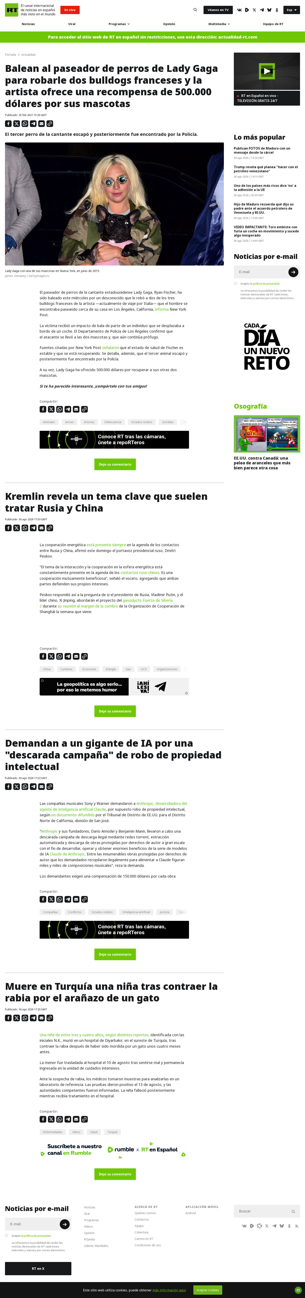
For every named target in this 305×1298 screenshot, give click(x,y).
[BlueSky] (269, 10)
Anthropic (49, 831)
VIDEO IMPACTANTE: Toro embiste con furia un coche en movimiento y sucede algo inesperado (266, 231)
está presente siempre (106, 545)
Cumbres (66, 669)
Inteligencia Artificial (136, 912)
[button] (267, 71)
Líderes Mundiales (96, 1246)
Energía (111, 669)
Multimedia (217, 24)
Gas (128, 669)
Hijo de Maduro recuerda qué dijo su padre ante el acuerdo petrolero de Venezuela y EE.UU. (264, 208)
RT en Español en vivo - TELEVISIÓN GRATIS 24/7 (257, 98)
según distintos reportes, (127, 1035)
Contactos (142, 1219)
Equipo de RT (273, 24)
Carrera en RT (144, 1238)
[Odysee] (259, 1226)
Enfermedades (52, 1132)
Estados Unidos (141, 422)
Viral (71, 24)
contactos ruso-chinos (140, 572)
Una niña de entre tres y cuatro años (71, 1035)
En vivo (70, 9)
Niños (76, 1132)
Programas (117, 24)
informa (162, 309)
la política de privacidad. (265, 283)
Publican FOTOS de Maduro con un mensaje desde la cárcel (262, 150)
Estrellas (168, 422)
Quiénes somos (145, 1213)
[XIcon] (254, 10)
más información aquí (169, 1290)
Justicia (164, 912)
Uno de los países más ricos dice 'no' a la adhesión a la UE (265, 187)
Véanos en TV (218, 9)
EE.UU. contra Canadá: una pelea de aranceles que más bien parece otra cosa (262, 463)
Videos (88, 1226)
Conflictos (75, 912)
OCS (144, 669)
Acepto (260, 283)
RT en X (38, 1268)
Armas (69, 422)
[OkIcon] (276, 10)
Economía (89, 669)
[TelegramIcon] (262, 10)
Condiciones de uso (148, 1245)
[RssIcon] (296, 1226)
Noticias (28, 24)
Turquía (112, 1132)
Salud (94, 1132)
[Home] (11, 10)
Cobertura (141, 1232)
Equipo (139, 1226)
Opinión (169, 24)
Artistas (89, 422)
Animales (49, 422)
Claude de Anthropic (67, 854)
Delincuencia (112, 422)
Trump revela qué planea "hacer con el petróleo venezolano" (266, 169)
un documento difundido (73, 815)
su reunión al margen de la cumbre (88, 606)
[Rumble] (247, 10)
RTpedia (89, 1239)
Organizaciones (167, 669)
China (46, 669)
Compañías (50, 912)
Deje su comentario (115, 464)
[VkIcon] (239, 10)
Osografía (250, 406)
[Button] (195, 10)
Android (190, 1213)
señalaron (110, 347)
